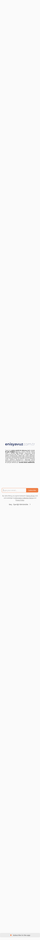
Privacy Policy (20, 500)
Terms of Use (30, 496)
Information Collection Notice (23, 498)
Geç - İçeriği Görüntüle (18, 504)
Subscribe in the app (21, 935)
